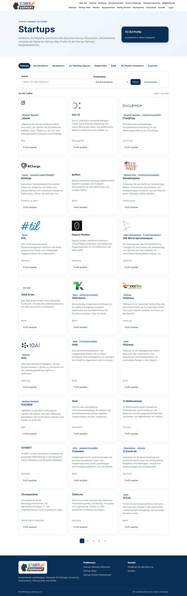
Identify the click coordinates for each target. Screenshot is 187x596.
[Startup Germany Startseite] (24, 5)
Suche (25, 76)
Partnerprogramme (151, 3)
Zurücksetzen (150, 82)
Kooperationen (108, 7)
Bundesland (99, 76)
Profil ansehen (30, 147)
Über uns (83, 3)
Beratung (102, 3)
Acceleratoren (40, 65)
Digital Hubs (101, 65)
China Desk (151, 7)
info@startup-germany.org (140, 567)
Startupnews (138, 7)
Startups (24, 65)
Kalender (72, 7)
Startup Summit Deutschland (97, 575)
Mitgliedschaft (168, 3)
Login (171, 7)
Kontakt (161, 7)
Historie (92, 3)
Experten (152, 65)
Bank (113, 65)
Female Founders (116, 3)
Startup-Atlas (85, 7)
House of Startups (133, 3)
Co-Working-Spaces (79, 65)
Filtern (136, 82)
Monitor (96, 7)
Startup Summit (124, 7)
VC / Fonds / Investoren (132, 65)
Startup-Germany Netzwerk (96, 567)
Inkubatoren (58, 65)
